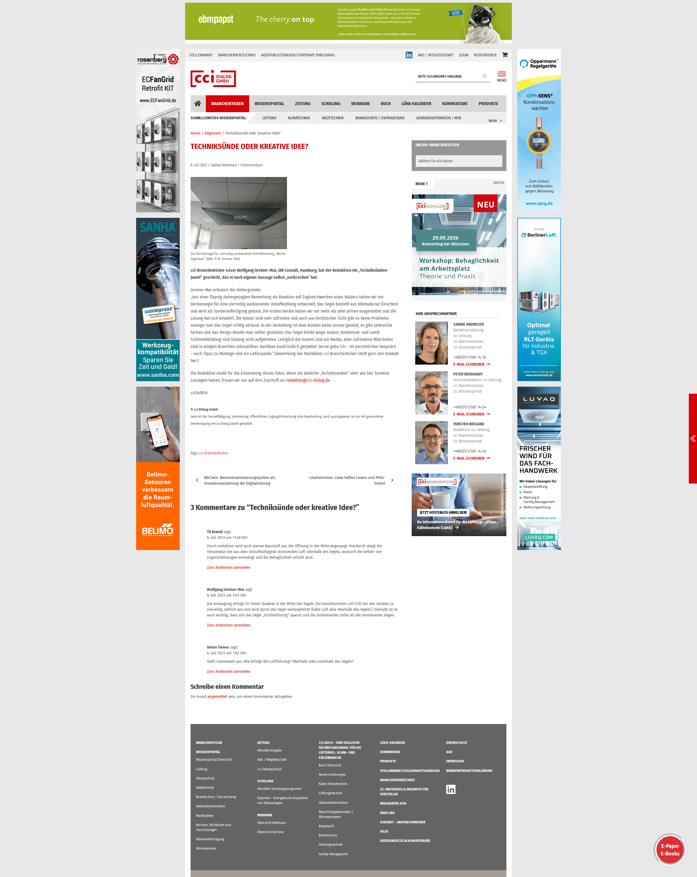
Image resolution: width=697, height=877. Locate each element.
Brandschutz (328, 835)
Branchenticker (227, 103)
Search (484, 76)
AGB (449, 752)
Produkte (488, 103)
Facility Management (333, 854)
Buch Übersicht (330, 765)
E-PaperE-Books (670, 850)
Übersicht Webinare (271, 823)
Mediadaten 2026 (393, 803)
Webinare (360, 103)
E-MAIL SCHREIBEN (469, 364)
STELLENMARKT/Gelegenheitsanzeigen (410, 771)
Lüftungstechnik (330, 793)
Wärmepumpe (206, 848)
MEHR (493, 121)
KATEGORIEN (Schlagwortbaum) (405, 841)
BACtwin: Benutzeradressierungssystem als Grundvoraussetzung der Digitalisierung (239, 480)
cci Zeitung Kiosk (269, 769)
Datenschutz (456, 743)
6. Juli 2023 (199, 165)
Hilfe (384, 831)
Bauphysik (326, 826)
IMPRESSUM (455, 761)
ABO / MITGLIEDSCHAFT (436, 55)
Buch (386, 103)
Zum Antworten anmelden (228, 567)
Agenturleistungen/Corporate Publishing (298, 55)
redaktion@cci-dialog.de (308, 380)
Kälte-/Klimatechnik (333, 784)
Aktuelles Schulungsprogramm (279, 789)
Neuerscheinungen (332, 774)
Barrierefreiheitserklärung (469, 771)
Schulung (330, 103)
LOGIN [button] (464, 55)
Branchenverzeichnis (237, 55)
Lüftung (269, 118)
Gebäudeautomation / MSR (438, 118)
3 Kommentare (251, 165)
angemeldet (217, 696)
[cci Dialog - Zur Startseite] (213, 78)
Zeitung (302, 103)
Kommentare (455, 103)
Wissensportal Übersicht (214, 759)
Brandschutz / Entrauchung (380, 118)
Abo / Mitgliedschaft (271, 759)
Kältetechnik (333, 118)
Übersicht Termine (270, 832)
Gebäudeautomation (210, 806)
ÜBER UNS (387, 813)
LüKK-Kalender (416, 103)
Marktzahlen (204, 816)
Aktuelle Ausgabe (269, 750)
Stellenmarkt (201, 55)
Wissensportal (269, 103)
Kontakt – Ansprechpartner (402, 822)
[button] (505, 55)
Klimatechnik (299, 118)
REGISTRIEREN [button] (485, 55)
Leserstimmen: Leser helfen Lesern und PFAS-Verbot (347, 480)
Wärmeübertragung (210, 839)
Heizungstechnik (331, 844)
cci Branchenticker (213, 453)
